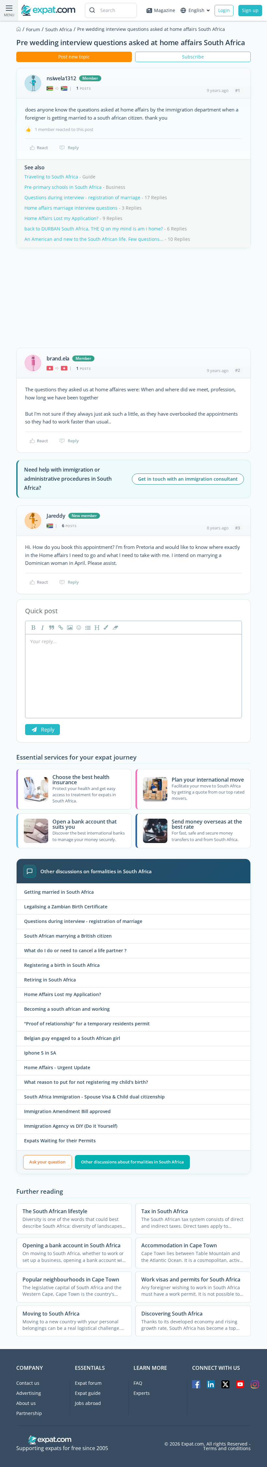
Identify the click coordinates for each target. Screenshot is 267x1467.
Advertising (28, 1393)
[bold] (32, 627)
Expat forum (88, 1383)
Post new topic (74, 57)
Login (224, 10)
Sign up (250, 10)
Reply (73, 147)
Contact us (27, 1383)
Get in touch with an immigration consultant (188, 479)
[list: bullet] (87, 627)
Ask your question (47, 1162)
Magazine (164, 10)
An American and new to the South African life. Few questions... (93, 239)
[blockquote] (50, 627)
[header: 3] (96, 627)
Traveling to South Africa (51, 177)
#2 (237, 370)
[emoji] (78, 627)
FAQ (138, 1383)
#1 (237, 90)
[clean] (114, 627)
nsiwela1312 (61, 78)
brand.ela (58, 358)
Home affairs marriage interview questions (71, 208)
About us (26, 1403)
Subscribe (193, 57)
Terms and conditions (227, 1448)
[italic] (41, 627)
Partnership (29, 1413)
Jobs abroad (88, 1403)
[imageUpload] (69, 627)
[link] (59, 627)
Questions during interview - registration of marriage (82, 197)
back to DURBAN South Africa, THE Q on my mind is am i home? (93, 229)
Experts (142, 1393)
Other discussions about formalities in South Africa (132, 1162)
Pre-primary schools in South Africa (63, 187)
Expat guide (88, 1393)
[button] (105, 627)
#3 (237, 528)
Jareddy (56, 515)
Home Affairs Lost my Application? (61, 218)
